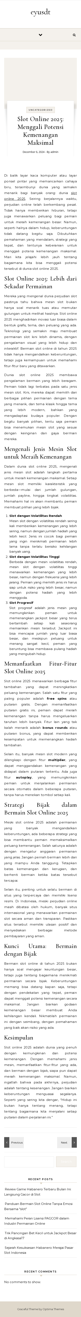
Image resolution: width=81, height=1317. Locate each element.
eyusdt (41, 12)
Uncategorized (41, 110)
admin (54, 152)
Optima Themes (53, 1309)
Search (66, 1162)
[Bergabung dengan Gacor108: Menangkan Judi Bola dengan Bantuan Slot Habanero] (67, 1142)
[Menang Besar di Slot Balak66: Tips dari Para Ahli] (13, 1142)
